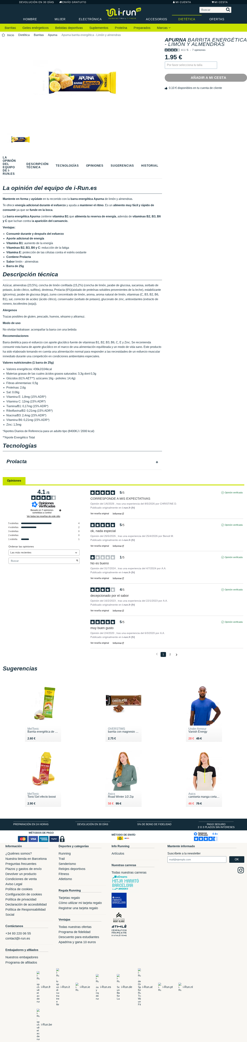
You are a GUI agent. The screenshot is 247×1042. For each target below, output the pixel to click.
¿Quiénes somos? (18, 853)
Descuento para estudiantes (79, 937)
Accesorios (156, 19)
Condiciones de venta (21, 879)
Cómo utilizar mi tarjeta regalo (80, 903)
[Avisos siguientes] (177, 654)
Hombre (30, 19)
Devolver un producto (20, 874)
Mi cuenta (183, 2)
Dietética (186, 19)
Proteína (121, 28)
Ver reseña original (99, 513)
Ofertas (216, 19)
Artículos (118, 853)
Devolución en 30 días (36, 2)
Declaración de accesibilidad (26, 904)
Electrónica (90, 19)
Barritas (10, 28)
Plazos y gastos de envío (23, 869)
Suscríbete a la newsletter (184, 853)
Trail (62, 859)
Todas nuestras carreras (129, 872)
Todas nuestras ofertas (75, 927)
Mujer (60, 19)
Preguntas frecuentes (20, 864)
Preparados (142, 28)
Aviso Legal (13, 884)
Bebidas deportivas (69, 28)
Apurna (52, 35)
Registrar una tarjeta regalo (78, 908)
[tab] (82, 462)
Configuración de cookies (23, 894)
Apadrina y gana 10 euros (77, 942)
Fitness (64, 874)
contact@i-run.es (17, 938)
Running (65, 853)
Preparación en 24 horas (30, 824)
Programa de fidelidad (74, 932)
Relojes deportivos (72, 869)
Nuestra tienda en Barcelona (26, 859)
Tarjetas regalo (69, 898)
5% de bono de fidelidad (154, 824)
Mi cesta (221, 2)
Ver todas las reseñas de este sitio (43, 516)
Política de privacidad (20, 899)
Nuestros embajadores (21, 957)
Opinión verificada (234, 492)
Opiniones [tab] (14, 480)
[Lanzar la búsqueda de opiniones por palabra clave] (77, 561)
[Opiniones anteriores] (157, 654)
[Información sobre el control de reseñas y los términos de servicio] (60, 510)
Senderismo (67, 864)
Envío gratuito (74, 2)
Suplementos (98, 28)
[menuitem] (10, 28)
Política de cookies (19, 889)
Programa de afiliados (21, 962)
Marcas (163, 28)
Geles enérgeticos (35, 28)
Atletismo (65, 879)
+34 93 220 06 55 (18, 933)
